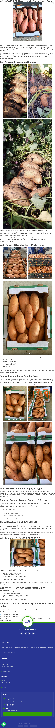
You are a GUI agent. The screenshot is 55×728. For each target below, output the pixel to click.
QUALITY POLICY (6, 682)
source (44, 56)
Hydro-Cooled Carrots (7, 666)
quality (20, 239)
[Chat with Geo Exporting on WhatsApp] (3, 724)
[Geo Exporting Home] (4, 3)
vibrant (52, 233)
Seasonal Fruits (6, 671)
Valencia (8, 593)
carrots (10, 595)
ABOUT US (5, 685)
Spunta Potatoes (6, 664)
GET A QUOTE (27, 714)
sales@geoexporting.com (11, 710)
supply (42, 45)
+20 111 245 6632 (10, 705)
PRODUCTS (5, 680)
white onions (11, 596)
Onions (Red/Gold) (6, 669)
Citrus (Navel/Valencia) (7, 662)
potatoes (25, 595)
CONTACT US (5, 687)
